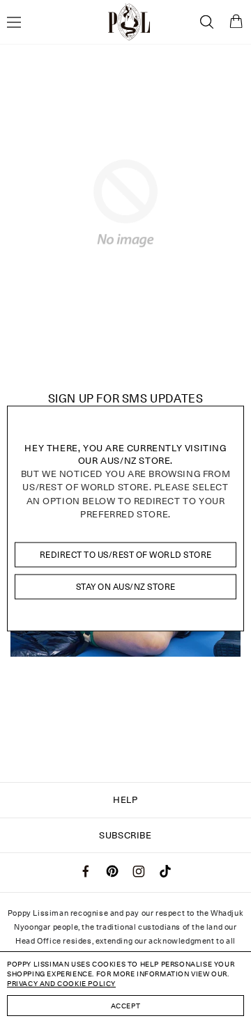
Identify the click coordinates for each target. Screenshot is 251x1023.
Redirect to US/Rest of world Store (126, 554)
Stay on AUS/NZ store (126, 587)
